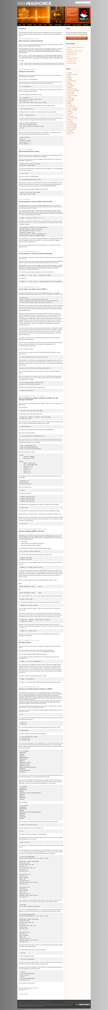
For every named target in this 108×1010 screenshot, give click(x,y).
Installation (69, 92)
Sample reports (58, 24)
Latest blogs (70, 43)
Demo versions (67, 24)
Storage (42, 396)
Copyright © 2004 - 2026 (68, 1002)
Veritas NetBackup (71, 126)
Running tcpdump (25, 642)
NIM (68, 101)
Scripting (69, 113)
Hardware (69, 85)
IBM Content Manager (72, 90)
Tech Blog (29, 24)
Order (35, 24)
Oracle (68, 105)
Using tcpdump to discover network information (35, 253)
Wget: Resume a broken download (31, 41)
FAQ (24, 24)
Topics (68, 69)
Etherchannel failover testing (29, 151)
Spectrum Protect (71, 118)
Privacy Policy (35, 1002)
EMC (68, 79)
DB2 (68, 76)
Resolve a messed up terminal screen (75, 47)
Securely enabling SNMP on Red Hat (31, 531)
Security (33, 69)
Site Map (51, 1002)
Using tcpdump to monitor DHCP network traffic (35, 201)
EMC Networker (70, 80)
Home (19, 24)
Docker (68, 77)
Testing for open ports (26, 71)
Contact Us (85, 24)
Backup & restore (71, 74)
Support (40, 24)
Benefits (51, 24)
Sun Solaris (69, 122)
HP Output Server (71, 88)
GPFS (68, 84)
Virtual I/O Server (71, 127)
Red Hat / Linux (35, 38)
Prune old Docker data (72, 52)
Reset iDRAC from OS (72, 59)
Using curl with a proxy (72, 54)
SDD (68, 114)
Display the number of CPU (73, 58)
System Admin (70, 124)
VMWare (69, 130)
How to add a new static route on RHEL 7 (33, 289)
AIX (24, 149)
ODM (68, 103)
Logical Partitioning (71, 95)
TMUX (68, 56)
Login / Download (77, 24)
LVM (68, 97)
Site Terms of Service (22, 1002)
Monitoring (26, 529)
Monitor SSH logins (71, 61)
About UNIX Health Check (43, 1002)
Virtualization (70, 129)
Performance (70, 106)
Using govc (69, 49)
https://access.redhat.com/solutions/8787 (27, 651)
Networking (26, 38)
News (45, 24)
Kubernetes (69, 93)
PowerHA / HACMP (71, 108)
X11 (68, 134)
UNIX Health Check (34, 3)
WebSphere (69, 132)
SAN (68, 111)
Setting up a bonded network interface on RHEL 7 (36, 689)
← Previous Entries (23, 994)
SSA (68, 119)
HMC (68, 87)
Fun (68, 82)
